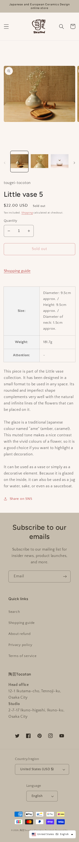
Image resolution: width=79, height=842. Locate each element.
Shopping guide (17, 271)
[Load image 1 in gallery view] (19, 161)
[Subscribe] (64, 576)
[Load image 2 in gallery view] (39, 161)
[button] (6, 26)
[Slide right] (74, 162)
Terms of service (22, 656)
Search (14, 612)
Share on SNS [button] (21, 499)
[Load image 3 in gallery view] (59, 161)
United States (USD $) (37, 769)
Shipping (27, 212)
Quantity (10, 221)
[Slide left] (4, 162)
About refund (19, 634)
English (37, 796)
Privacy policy (20, 645)
